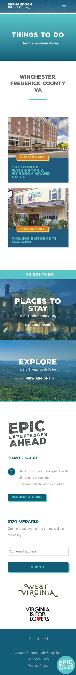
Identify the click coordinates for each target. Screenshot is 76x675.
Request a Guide (27, 497)
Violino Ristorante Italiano (34, 240)
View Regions (38, 378)
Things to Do (40, 274)
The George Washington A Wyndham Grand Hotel (31, 172)
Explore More (38, 325)
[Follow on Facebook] (30, 638)
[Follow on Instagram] (46, 638)
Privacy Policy (38, 665)
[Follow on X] (38, 638)
